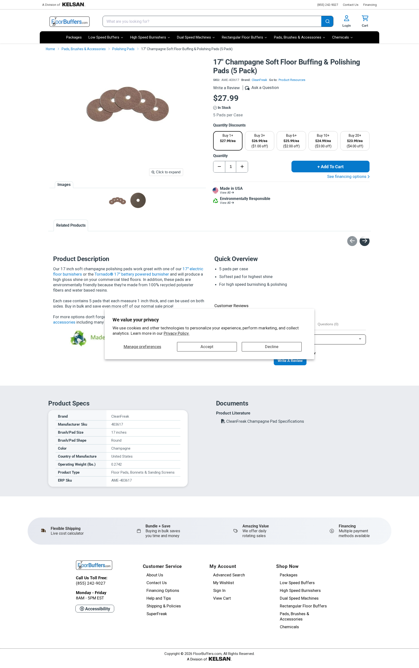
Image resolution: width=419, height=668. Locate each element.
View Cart (222, 598)
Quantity (220, 155)
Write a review (290, 360)
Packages (289, 575)
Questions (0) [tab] (328, 324)
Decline (271, 346)
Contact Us (350, 5)
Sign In (219, 590)
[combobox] (218, 21)
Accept (207, 346)
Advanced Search (229, 575)
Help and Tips (158, 598)
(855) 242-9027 (327, 5)
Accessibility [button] (97, 608)
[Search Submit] (327, 22)
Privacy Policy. (176, 333)
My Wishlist (223, 582)
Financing (370, 5)
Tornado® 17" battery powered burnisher (132, 274)
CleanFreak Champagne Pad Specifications (264, 421)
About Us (154, 575)
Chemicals (289, 626)
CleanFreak (259, 80)
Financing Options (162, 590)
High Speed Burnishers (300, 590)
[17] (138, 200)
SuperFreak (156, 613)
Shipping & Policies (163, 606)
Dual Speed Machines (299, 598)
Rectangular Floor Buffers (303, 606)
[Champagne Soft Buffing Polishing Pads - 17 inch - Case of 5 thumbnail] (117, 200)
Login (346, 25)
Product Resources (292, 80)
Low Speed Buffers (297, 582)
